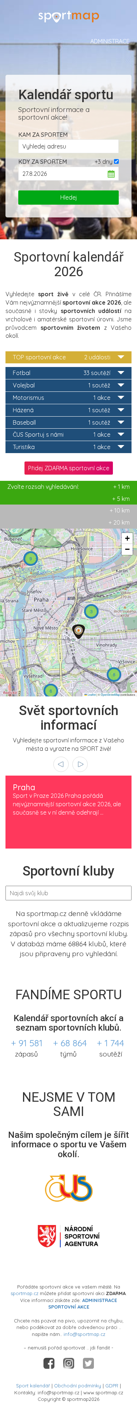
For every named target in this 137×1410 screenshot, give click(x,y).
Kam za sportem (43, 134)
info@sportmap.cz (84, 1334)
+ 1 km (68, 486)
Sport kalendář (33, 1385)
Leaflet (91, 694)
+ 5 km (121, 498)
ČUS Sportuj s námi (61, 434)
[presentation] (61, 764)
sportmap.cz (24, 1293)
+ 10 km (120, 510)
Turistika (61, 447)
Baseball (61, 422)
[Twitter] (88, 1362)
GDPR (111, 1385)
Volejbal (61, 385)
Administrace (110, 41)
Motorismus (61, 397)
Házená (61, 410)
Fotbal (61, 372)
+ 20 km (119, 522)
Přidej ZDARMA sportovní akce (68, 468)
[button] (78, 631)
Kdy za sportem (42, 161)
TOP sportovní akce (61, 357)
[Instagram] (69, 1362)
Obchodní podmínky (77, 1385)
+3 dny (104, 161)
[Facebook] (49, 1362)
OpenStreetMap (110, 694)
